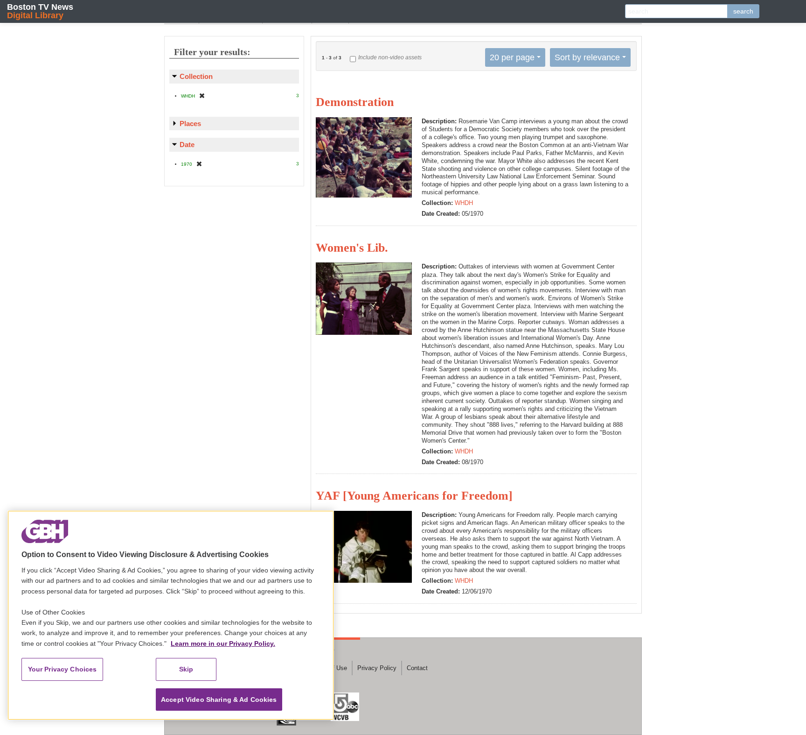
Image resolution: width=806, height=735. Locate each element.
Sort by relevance (587, 57)
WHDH (464, 202)
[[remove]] (202, 95)
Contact (417, 667)
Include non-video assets (390, 57)
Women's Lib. (352, 247)
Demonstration (355, 102)
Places (190, 123)
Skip (186, 669)
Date (187, 144)
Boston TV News (40, 11)
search (743, 11)
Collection (196, 76)
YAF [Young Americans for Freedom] (414, 495)
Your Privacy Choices (62, 669)
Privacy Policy (376, 667)
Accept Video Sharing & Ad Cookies (219, 699)
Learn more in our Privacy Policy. (223, 643)
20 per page (512, 57)
